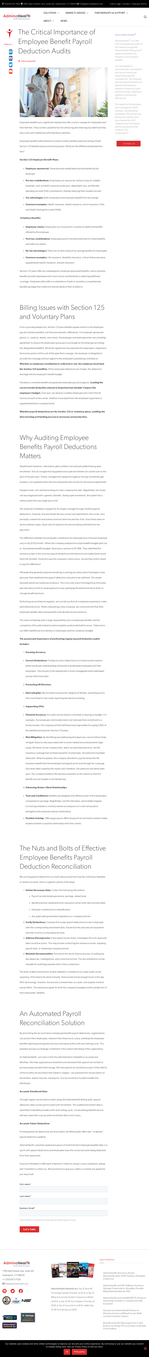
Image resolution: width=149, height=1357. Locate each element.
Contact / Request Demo (135, 4)
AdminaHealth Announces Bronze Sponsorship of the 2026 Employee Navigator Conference (124, 1276)
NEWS (64, 20)
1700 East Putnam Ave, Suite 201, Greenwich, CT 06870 (49, 4)
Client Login (115, 4)
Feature (7, 44)
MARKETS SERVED (75, 12)
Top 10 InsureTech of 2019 (71, 1305)
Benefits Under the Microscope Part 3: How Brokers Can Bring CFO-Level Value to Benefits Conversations (124, 1326)
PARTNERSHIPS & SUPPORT (110, 12)
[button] (57, 12)
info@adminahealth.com (91, 4)
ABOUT (47, 20)
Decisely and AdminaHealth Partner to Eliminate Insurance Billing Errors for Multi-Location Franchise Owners (122, 1313)
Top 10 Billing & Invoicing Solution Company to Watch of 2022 (72, 1297)
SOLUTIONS (50, 12)
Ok (67, 1352)
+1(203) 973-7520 (12, 4)
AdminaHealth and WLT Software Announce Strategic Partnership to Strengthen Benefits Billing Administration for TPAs (123, 1288)
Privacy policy (79, 1352)
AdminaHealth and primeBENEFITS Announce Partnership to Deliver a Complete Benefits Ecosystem (124, 1301)
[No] (145, 1348)
